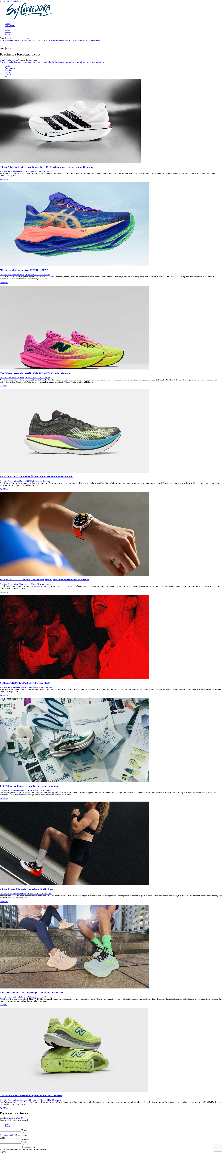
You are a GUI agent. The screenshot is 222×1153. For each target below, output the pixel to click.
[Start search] (28, 38)
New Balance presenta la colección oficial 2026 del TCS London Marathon (35, 373)
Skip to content (5, 1)
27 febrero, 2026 (25, 790)
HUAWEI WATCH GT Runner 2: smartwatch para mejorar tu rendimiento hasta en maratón (44, 579)
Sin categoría (24, 1100)
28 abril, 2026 (24, 171)
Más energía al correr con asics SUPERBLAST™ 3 (24, 270)
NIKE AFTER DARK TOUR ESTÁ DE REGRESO (25, 683)
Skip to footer (16, 1)
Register (8, 1126)
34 (20, 1118)
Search (2, 38)
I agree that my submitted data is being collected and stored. (24, 1149)
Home (2, 60)
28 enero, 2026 (34, 1100)
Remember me (21, 1135)
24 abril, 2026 (24, 378)
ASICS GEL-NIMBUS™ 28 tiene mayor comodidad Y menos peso (31, 992)
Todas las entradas (11, 60)
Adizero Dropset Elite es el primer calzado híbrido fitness (26, 889)
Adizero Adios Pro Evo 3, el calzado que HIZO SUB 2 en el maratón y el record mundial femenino (46, 167)
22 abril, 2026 (24, 481)
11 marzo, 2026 (24, 687)
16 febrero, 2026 (25, 997)
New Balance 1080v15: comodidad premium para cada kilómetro (31, 1095)
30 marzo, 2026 (24, 584)
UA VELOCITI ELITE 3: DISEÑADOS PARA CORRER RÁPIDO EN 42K (36, 476)
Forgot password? (6, 1135)
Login (7, 1124)
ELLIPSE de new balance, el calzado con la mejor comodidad (29, 786)
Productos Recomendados (9, 171)
